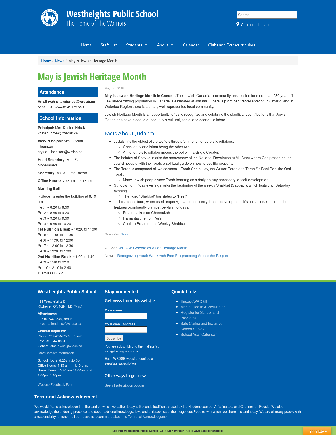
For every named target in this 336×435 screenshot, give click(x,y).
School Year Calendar (198, 334)
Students (134, 44)
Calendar (191, 44)
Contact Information (256, 24)
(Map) (78, 306)
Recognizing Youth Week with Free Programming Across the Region (172, 255)
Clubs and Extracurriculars (231, 44)
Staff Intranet (175, 431)
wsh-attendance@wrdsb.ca (61, 323)
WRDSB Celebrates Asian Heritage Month (152, 247)
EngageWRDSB (194, 301)
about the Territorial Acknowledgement (141, 416)
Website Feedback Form (56, 384)
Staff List (109, 44)
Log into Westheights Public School (135, 431)
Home (86, 44)
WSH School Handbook (209, 431)
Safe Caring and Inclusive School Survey (201, 326)
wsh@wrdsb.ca (71, 345)
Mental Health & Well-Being (203, 306)
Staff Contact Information (56, 352)
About (162, 44)
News (59, 60)
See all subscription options (124, 385)
